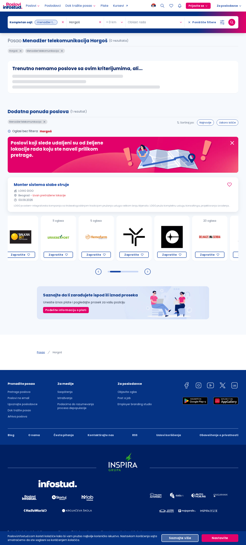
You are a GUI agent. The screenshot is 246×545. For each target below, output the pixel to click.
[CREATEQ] (163, 238)
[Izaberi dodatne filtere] (222, 22)
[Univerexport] (49, 238)
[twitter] (222, 386)
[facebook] (186, 386)
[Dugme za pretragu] (231, 22)
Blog (11, 435)
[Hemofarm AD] (87, 238)
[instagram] (198, 386)
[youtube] (210, 386)
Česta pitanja (64, 435)
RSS (134, 435)
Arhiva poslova (17, 416)
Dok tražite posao (19, 410)
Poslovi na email (18, 398)
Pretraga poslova (19, 392)
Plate (104, 5)
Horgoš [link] (57, 352)
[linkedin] (234, 386)
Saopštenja (64, 392)
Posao (41, 352)
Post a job (124, 398)
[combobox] (35, 22)
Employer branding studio (135, 404)
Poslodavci (53, 5)
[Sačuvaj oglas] (229, 184)
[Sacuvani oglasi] (171, 6)
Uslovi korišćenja (168, 435)
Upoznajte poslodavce (22, 404)
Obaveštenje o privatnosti (218, 435)
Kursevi (118, 5)
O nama (34, 435)
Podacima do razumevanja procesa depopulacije (75, 406)
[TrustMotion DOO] (125, 238)
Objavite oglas (127, 392)
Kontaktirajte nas (101, 435)
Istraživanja (64, 398)
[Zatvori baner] (232, 143)
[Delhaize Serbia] (201, 238)
